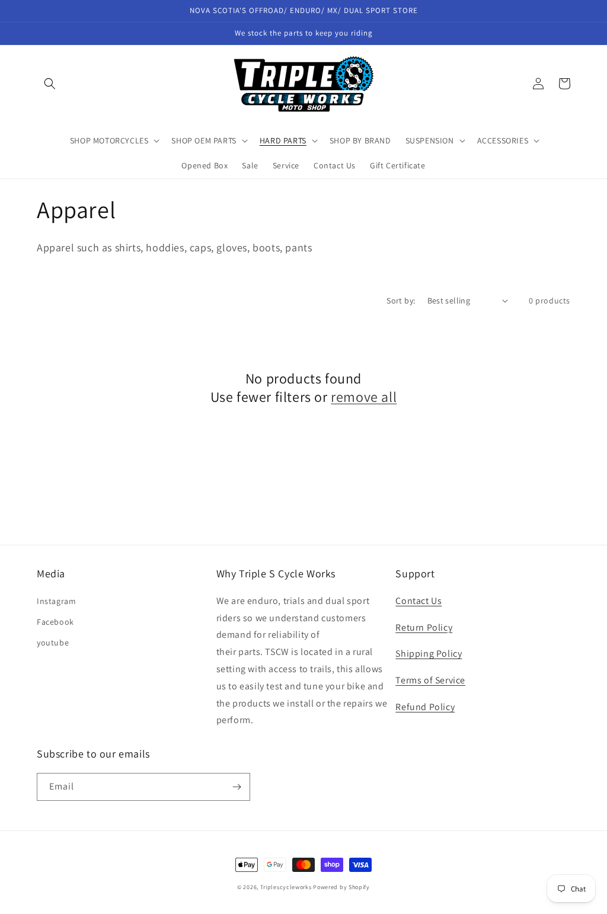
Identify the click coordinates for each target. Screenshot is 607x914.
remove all (364, 397)
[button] (50, 84)
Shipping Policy (428, 653)
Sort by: (400, 300)
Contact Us (418, 601)
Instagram (56, 601)
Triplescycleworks (286, 887)
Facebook (55, 621)
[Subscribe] (236, 787)
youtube (53, 642)
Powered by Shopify (341, 887)
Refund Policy (425, 707)
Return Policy (423, 627)
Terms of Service (430, 680)
